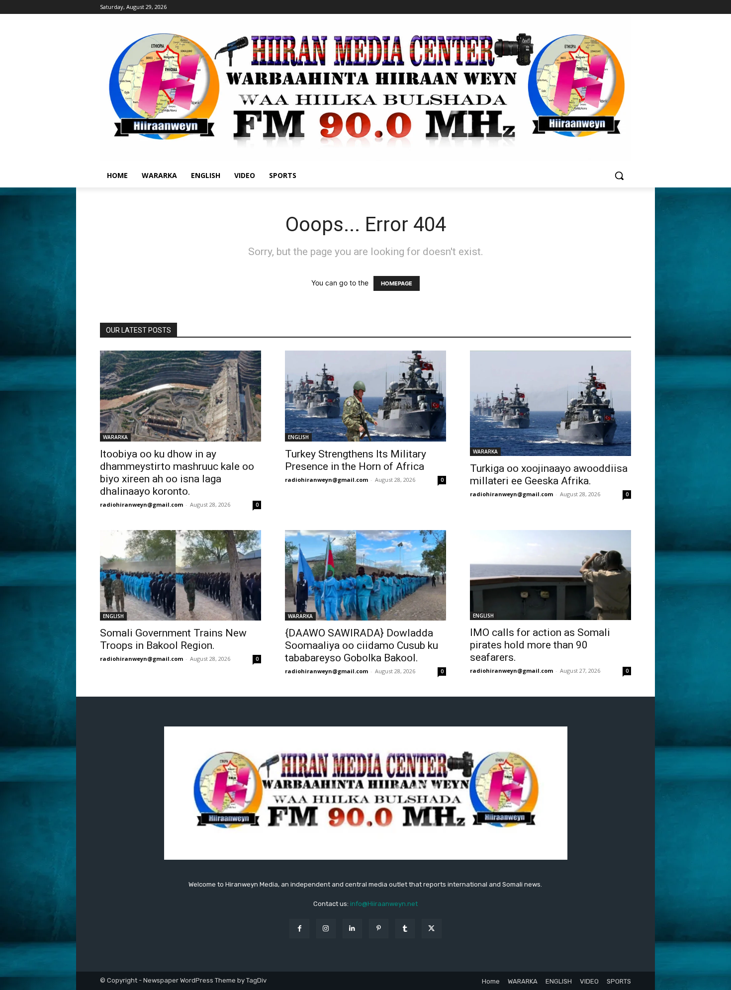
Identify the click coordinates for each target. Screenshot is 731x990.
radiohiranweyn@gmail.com (141, 504)
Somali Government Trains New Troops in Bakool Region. (173, 639)
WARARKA (115, 437)
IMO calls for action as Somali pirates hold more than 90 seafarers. (540, 645)
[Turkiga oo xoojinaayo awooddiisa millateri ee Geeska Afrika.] (550, 403)
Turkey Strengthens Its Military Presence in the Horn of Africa (355, 460)
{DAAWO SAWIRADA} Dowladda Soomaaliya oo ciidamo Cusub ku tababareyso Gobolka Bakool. (361, 645)
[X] (431, 928)
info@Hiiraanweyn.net (384, 903)
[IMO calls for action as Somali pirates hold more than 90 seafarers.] (550, 575)
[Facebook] (299, 928)
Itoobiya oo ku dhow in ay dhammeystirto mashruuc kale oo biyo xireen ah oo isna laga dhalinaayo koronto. (177, 472)
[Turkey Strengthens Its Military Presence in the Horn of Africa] (365, 396)
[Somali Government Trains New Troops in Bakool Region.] (180, 575)
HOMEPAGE (396, 283)
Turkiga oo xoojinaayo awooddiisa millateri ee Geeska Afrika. (549, 474)
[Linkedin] (352, 928)
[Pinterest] (378, 928)
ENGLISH (298, 437)
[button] (619, 175)
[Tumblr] (405, 928)
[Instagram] (326, 928)
